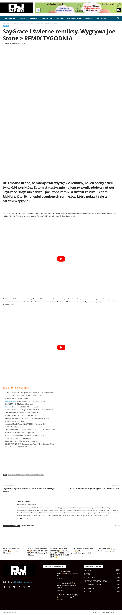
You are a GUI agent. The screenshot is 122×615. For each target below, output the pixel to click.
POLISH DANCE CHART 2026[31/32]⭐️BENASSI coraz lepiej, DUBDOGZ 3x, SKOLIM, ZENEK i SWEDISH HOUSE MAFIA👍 (61, 553)
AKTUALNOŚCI (10, 18)
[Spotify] (14, 587)
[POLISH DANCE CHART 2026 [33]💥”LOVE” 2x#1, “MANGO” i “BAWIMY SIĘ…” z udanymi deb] (37, 538)
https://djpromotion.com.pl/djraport (26, 504)
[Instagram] (10, 587)
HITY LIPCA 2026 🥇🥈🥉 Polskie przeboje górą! (107, 550)
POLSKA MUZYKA (74, 18)
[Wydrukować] (47, 53)
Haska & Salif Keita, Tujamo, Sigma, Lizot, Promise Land (94, 488)
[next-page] (118, 526)
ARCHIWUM (101, 18)
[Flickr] (21, 519)
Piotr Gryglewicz (11, 43)
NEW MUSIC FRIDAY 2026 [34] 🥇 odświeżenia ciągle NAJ (67, 596)
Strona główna (7, 23)
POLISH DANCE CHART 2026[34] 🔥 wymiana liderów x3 (11, 551)
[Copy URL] (63, 53)
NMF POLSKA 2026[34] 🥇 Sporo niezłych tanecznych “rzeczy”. (66, 585)
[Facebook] (19, 53)
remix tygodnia (31, 475)
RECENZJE (89, 18)
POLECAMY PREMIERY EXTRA (95, 581)
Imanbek (8, 407)
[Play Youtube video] (61, 259)
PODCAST (60, 18)
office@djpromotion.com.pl (22, 582)
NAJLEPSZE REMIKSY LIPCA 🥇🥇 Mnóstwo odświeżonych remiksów (84, 551)
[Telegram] (52, 53)
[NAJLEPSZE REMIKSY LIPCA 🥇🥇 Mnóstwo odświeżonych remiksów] (85, 538)
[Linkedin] (36, 53)
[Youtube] (24, 519)
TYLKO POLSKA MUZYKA (93, 585)
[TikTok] (19, 587)
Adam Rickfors (10, 401)
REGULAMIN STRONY (108, 612)
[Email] (41, 53)
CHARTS (23, 18)
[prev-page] (115, 526)
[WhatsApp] (30, 53)
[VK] (58, 53)
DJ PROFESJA (47, 18)
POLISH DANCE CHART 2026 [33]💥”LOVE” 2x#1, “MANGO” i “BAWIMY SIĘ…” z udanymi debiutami (37, 552)
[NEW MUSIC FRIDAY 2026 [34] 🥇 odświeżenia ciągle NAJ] (49, 598)
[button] (118, 18)
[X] (25, 53)
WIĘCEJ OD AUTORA (28, 526)
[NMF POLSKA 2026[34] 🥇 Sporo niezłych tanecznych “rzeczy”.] (49, 586)
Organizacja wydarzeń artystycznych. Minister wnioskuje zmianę (28, 489)
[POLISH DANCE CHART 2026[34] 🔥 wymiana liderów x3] (13, 538)
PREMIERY (34, 18)
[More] (69, 53)
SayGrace (41, 475)
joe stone (22, 475)
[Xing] (27, 519)
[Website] (24, 587)
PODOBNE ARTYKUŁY (11, 526)
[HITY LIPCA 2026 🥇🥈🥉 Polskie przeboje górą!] (108, 538)
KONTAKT (96, 612)
